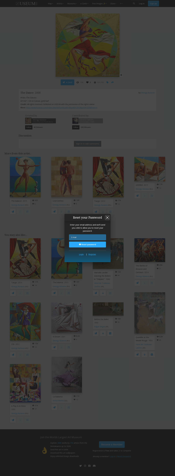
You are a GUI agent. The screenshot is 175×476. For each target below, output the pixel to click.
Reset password (88, 244)
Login (81, 254)
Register (92, 254)
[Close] (107, 217)
